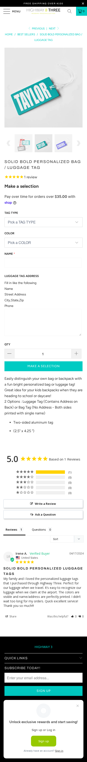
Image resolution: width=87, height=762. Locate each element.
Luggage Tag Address (21, 276)
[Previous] (8, 87)
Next (52, 28)
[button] (73, 616)
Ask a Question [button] (45, 514)
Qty (7, 344)
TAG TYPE (11, 213)
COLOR (9, 233)
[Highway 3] (43, 11)
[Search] (71, 11)
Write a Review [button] (45, 504)
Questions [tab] (39, 529)
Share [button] (13, 616)
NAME (8, 253)
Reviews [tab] (11, 529)
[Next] (78, 87)
